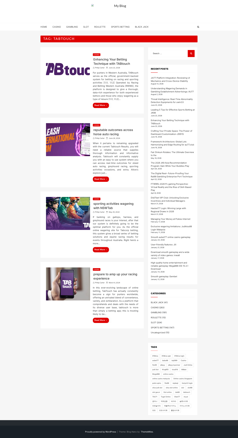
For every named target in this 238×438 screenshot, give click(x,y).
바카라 (173, 401)
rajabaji (175, 383)
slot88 (190, 388)
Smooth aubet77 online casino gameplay (170, 237)
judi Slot (155, 369)
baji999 (174, 360)
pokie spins (156, 383)
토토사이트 (163, 410)
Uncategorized (158, 332)
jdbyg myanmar (174, 365)
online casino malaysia (161, 379)
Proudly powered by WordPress (101, 431)
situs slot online (172, 388)
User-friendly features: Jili (163, 244)
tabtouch (186, 392)
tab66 (177, 392)
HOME (43, 26)
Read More (99, 105)
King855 (165, 369)
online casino (168, 374)
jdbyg (162, 365)
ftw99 (154, 365)
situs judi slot (157, 388)
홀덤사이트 (175, 410)
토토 (154, 410)
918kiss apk (166, 356)
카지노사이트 (185, 406)
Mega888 (156, 374)
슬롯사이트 (184, 401)
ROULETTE (100, 26)
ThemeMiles (147, 431)
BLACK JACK (141, 26)
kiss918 (175, 369)
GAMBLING (72, 26)
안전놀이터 (156, 406)
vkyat (186, 397)
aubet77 (155, 360)
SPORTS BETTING (120, 26)
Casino (183, 360)
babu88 (165, 360)
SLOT (86, 26)
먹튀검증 (164, 401)
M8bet (183, 369)
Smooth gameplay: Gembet (164, 276)
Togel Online (166, 397)
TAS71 (154, 397)
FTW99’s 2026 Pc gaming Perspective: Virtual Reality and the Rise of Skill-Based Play (171, 187)
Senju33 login (187, 383)
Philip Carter (100, 68)
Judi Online (188, 365)
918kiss (155, 356)
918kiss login (179, 356)
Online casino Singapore (182, 379)
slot (182, 388)
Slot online (167, 392)
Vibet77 (177, 397)
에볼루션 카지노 (170, 406)
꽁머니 (154, 401)
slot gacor (156, 392)
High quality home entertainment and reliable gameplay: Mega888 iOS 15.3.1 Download (169, 265)
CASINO (56, 26)
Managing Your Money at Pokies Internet (170, 219)
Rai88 (167, 383)
